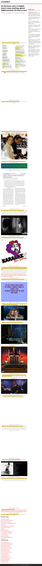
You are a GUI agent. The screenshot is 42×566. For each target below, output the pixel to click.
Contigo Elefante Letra (5, 556)
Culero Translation (4, 553)
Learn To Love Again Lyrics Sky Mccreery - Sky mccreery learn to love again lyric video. (34, 22)
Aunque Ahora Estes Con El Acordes (7, 526)
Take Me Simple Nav (5, 535)
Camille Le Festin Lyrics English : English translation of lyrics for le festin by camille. (33, 54)
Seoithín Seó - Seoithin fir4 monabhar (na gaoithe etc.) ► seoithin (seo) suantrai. (34, 26)
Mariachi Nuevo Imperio (5, 550)
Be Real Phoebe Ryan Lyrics (6, 557)
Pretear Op (3, 524)
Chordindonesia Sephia (5, 546)
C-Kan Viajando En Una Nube (6, 533)
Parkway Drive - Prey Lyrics (6, 521)
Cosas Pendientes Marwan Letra (7, 531)
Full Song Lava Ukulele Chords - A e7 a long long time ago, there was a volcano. (34, 18)
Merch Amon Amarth (5, 530)
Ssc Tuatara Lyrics (4, 534)
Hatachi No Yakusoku (5, 554)
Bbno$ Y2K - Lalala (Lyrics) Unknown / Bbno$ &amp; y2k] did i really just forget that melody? (34, 46)
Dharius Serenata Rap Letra (6, 545)
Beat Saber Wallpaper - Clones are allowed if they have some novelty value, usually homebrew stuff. (34, 50)
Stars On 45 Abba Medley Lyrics (7, 537)
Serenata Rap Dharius (5, 549)
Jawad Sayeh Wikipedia (5, 559)
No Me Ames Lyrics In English (6, 547)
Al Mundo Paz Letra (4, 561)
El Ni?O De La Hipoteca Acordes (7, 520)
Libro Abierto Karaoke (5, 519)
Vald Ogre (3, 528)
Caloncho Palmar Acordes (5, 527)
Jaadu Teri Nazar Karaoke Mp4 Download (8, 523)
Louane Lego (3, 538)
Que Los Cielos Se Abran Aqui (6, 552)
